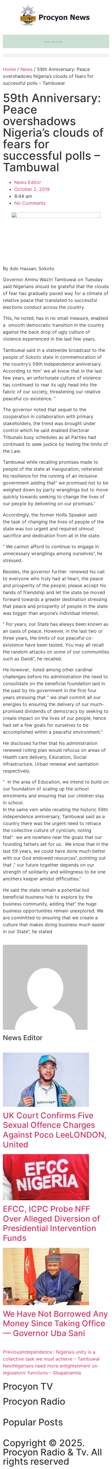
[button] (56, 55)
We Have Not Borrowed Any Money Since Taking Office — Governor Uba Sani (55, 1323)
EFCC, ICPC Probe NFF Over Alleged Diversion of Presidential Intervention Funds (51, 1223)
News (26, 69)
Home (9, 69)
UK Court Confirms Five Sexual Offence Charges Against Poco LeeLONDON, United (55, 1130)
